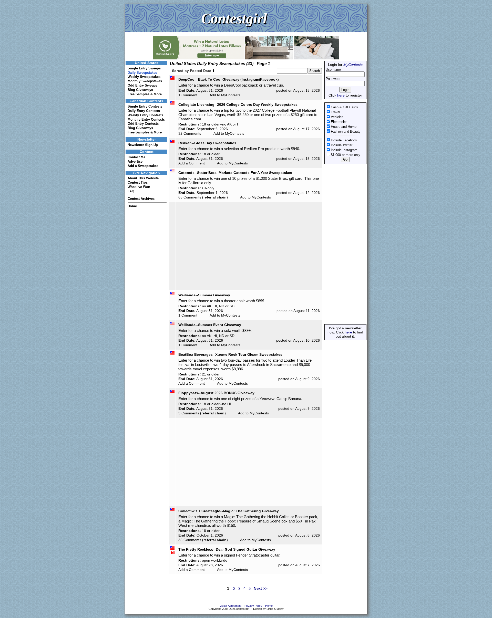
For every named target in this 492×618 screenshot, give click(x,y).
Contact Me (136, 157)
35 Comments (189, 540)
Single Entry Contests (145, 106)
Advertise (135, 161)
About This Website (143, 178)
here (341, 95)
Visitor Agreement (230, 605)
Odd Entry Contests (143, 123)
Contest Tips (138, 182)
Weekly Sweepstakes (144, 77)
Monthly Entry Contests (146, 119)
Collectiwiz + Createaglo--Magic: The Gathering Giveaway (228, 511)
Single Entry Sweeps (144, 68)
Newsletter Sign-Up (143, 145)
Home (132, 206)
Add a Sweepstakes (143, 166)
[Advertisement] (344, 244)
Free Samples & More (145, 94)
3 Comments (188, 413)
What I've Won (139, 187)
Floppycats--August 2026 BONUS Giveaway (216, 393)
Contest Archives (141, 199)
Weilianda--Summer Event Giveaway (209, 325)
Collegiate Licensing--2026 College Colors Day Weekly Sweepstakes (238, 104)
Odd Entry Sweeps (142, 85)
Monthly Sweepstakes (145, 81)
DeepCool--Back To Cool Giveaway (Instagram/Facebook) (228, 79)
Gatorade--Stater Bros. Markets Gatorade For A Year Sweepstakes (235, 173)
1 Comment (187, 95)
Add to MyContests (225, 95)
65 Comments (189, 197)
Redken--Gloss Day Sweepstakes (207, 143)
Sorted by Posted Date (192, 71)
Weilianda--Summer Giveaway (204, 295)
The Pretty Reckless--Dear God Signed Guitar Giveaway (226, 549)
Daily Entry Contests (144, 111)
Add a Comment (191, 163)
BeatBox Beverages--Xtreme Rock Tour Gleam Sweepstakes (230, 354)
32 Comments (189, 133)
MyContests (353, 64)
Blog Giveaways (140, 90)
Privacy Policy (253, 605)
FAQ (131, 191)
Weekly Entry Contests (145, 115)
